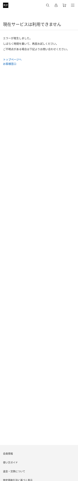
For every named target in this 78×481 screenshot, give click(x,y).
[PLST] (5, 5)
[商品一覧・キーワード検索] (73, 5)
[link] (12, 59)
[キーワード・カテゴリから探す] (48, 5)
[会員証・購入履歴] (56, 5)
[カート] (64, 5)
